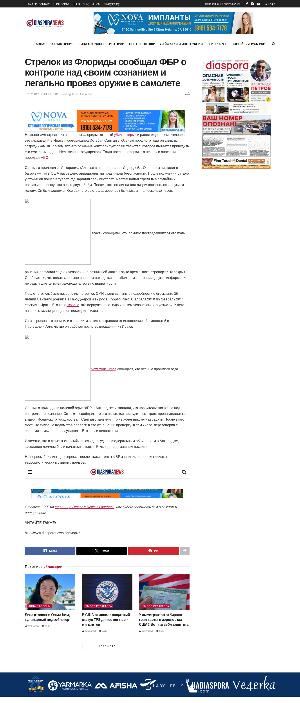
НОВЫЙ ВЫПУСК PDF (248, 44)
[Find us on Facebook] (247, 3)
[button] (173, 23)
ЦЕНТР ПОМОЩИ (142, 44)
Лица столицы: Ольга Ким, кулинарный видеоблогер (47, 617)
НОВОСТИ (51, 94)
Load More (107, 646)
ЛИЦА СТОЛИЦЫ (91, 44)
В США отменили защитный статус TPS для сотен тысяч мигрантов (106, 619)
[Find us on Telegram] (252, 3)
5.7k (161, 630)
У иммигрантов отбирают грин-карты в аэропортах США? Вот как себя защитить (164, 619)
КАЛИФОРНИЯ (62, 44)
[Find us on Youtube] (258, 3)
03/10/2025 (147, 630)
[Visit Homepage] (45, 23)
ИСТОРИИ (116, 44)
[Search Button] (273, 43)
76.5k (47, 625)
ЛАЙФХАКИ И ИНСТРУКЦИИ (181, 44)
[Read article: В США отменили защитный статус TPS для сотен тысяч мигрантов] (107, 592)
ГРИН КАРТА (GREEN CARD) (71, 3)
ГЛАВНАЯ (39, 44)
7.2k (104, 630)
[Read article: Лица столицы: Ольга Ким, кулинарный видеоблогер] (50, 592)
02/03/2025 (90, 630)
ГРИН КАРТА (217, 44)
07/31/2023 (33, 625)
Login (271, 3)
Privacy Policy (111, 3)
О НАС (96, 3)
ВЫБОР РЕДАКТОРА (37, 3)
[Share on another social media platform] (185, 551)
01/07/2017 (32, 94)
